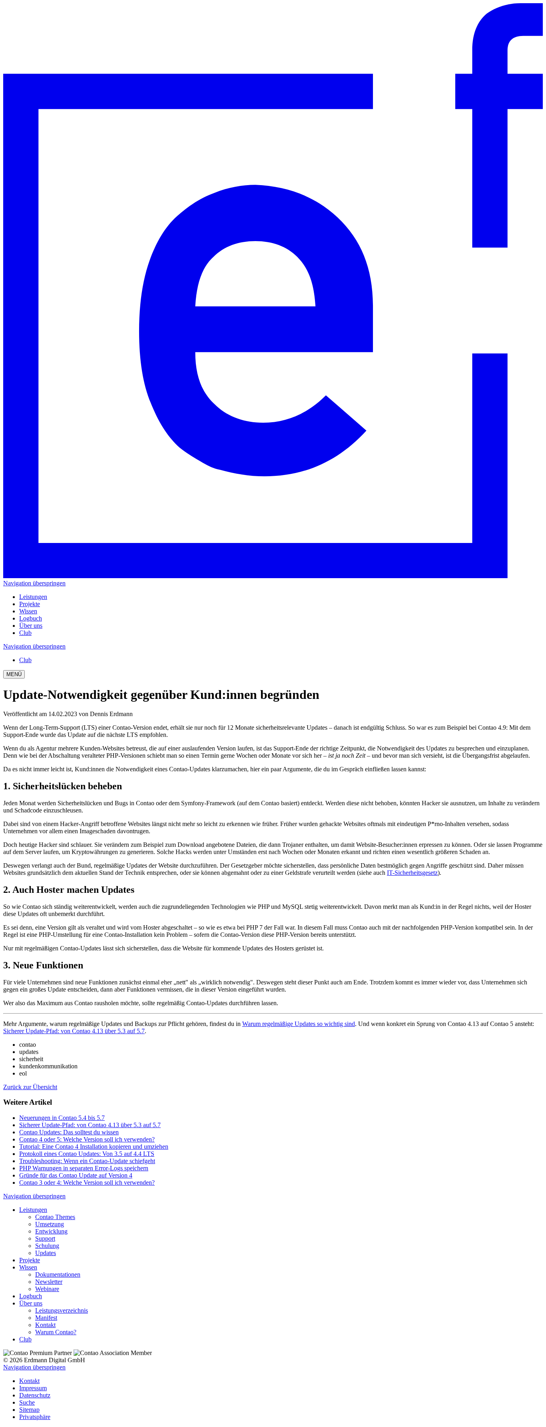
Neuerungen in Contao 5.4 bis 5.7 (62, 1117)
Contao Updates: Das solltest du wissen (69, 1132)
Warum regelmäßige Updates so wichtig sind (298, 1023)
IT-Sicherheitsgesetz (412, 872)
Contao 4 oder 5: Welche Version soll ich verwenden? (87, 1139)
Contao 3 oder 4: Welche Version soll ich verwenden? (87, 1182)
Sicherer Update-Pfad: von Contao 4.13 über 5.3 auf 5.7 (74, 1031)
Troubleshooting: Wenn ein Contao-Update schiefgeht (87, 1161)
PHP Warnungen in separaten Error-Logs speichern (83, 1168)
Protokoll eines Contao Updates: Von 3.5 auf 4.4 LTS (86, 1153)
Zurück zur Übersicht (30, 1087)
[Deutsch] (273, 576)
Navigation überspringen (34, 583)
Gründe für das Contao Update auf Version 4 (75, 1175)
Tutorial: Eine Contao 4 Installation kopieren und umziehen (93, 1146)
